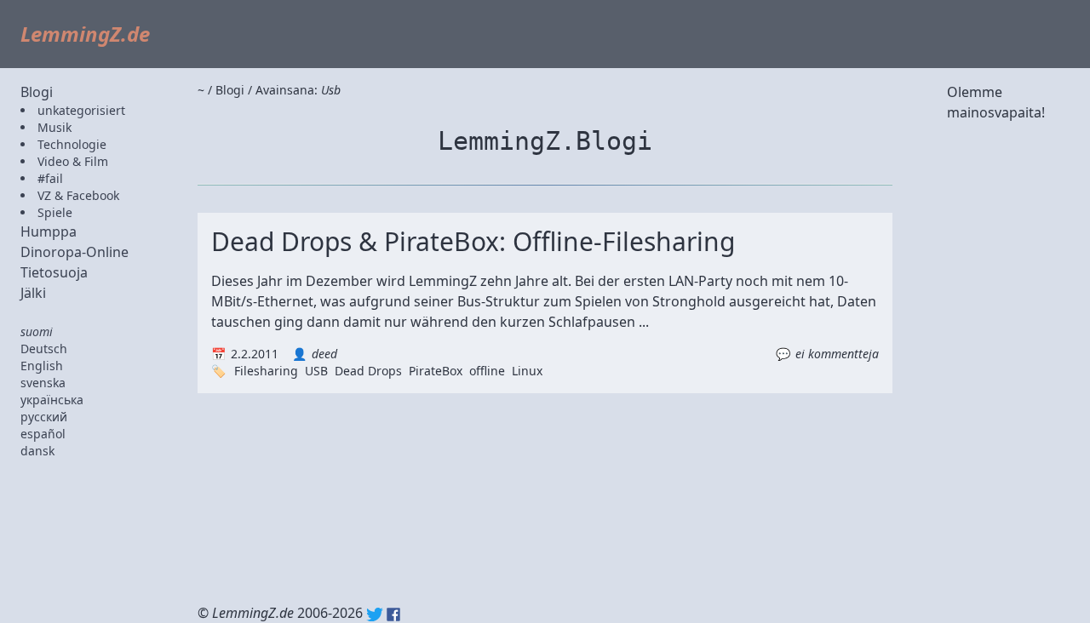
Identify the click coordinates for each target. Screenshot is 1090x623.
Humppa (48, 231)
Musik (54, 127)
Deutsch (43, 348)
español (43, 434)
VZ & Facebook (78, 195)
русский (43, 417)
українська (51, 400)
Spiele (54, 212)
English (41, 365)
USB (316, 371)
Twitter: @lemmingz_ (374, 614)
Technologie (71, 144)
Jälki (33, 292)
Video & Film (72, 161)
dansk (37, 451)
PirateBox (435, 371)
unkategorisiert (81, 110)
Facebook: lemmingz (393, 614)
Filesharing (266, 371)
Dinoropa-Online (74, 252)
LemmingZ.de (85, 34)
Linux (527, 371)
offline (487, 371)
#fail (50, 178)
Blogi (36, 92)
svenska (43, 382)
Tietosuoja (54, 272)
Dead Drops (368, 371)
